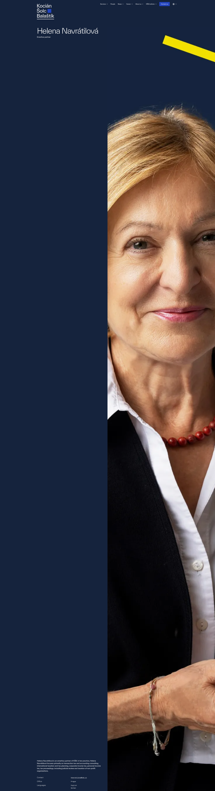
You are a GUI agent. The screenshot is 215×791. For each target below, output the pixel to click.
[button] (104, 4)
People (113, 4)
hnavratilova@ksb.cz (79, 777)
